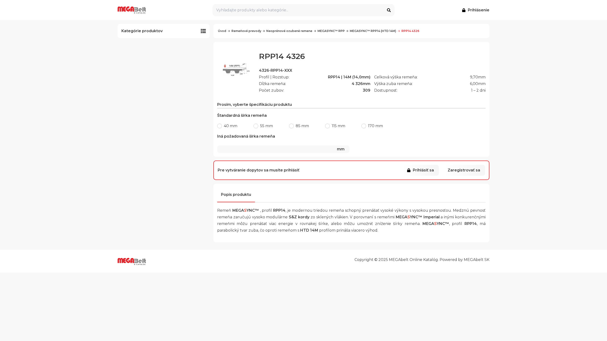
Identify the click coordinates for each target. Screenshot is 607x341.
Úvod (222, 31)
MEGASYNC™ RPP (331, 31)
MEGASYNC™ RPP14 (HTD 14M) (373, 31)
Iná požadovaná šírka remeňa (281, 142)
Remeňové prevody (246, 31)
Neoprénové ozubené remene (289, 31)
